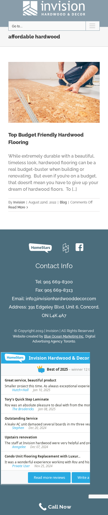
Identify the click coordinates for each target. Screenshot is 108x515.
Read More (16, 207)
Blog (63, 202)
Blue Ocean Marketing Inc (64, 336)
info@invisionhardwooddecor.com (61, 298)
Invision (19, 202)
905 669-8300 (58, 281)
